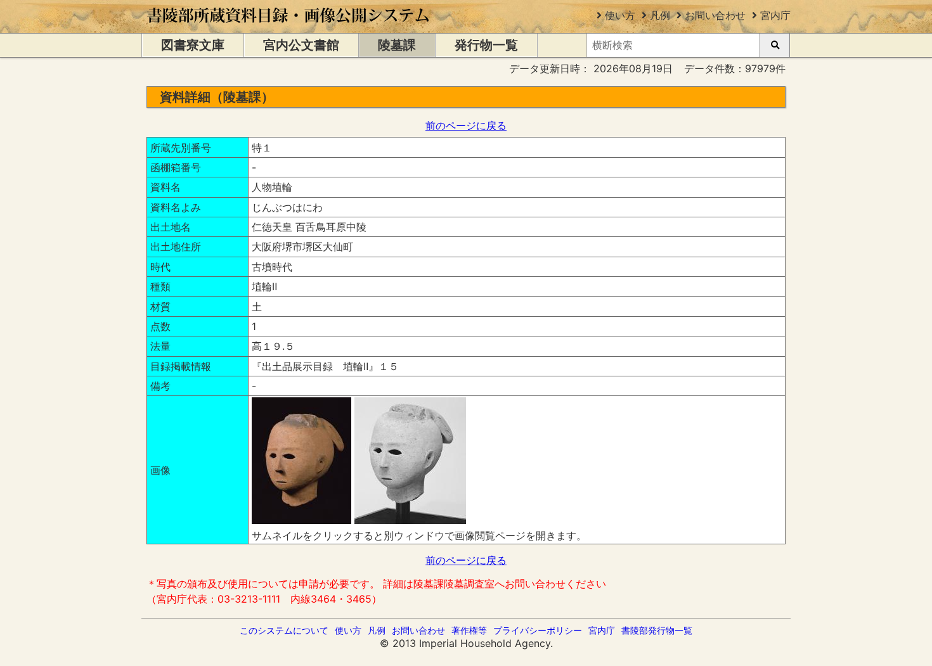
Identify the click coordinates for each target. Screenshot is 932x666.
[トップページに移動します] (288, 26)
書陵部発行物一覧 (656, 630)
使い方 (620, 15)
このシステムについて (284, 630)
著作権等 (469, 630)
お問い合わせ (715, 15)
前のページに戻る (466, 125)
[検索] (775, 45)
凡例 (660, 15)
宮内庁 (775, 15)
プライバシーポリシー (537, 630)
